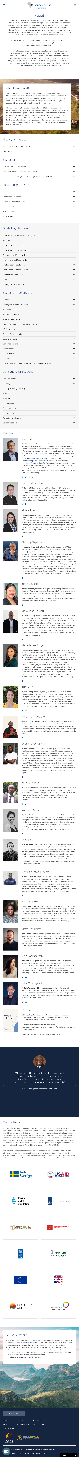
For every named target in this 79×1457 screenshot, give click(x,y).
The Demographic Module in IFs (15, 270)
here (28, 110)
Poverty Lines (8, 398)
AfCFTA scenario (9, 329)
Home (5, 1421)
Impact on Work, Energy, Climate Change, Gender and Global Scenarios (31, 176)
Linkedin (40, 1421)
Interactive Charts (10, 206)
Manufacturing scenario (12, 319)
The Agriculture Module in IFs (14, 255)
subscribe (13, 1413)
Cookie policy (41, 1453)
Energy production (10, 408)
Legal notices (16, 1453)
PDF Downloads (9, 211)
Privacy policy (29, 1453)
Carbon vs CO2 (9, 403)
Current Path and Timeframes (14, 167)
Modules (6, 240)
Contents (11, 82)
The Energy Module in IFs (13, 274)
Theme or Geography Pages (14, 201)
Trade (5, 279)
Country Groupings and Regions (15, 388)
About (6, 1424)
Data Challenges (9, 379)
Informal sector (9, 413)
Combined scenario (10, 344)
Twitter (24, 1421)
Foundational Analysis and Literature (17, 146)
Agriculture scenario (11, 314)
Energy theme (8, 353)
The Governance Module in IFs (15, 260)
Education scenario (10, 309)
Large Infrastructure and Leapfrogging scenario (21, 324)
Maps (5, 393)
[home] (39, 5)
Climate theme (8, 349)
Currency (6, 383)
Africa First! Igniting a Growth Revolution (36, 458)
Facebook (24, 1424)
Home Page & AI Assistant (13, 197)
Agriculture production (12, 418)
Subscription (8, 216)
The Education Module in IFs (14, 265)
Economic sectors (10, 423)
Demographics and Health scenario (17, 304)
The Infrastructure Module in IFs (15, 250)
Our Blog (57, 65)
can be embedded (26, 1357)
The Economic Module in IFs (14, 245)
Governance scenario (11, 339)
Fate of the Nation (40, 453)
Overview (6, 300)
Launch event (8, 151)
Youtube (40, 1424)
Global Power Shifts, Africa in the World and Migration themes (27, 363)
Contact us (8, 1428)
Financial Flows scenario (12, 334)
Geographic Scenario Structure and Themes (20, 171)
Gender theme (8, 358)
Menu (5, 192)
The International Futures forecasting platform (21, 235)
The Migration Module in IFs (14, 284)
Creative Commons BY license (26, 1343)
